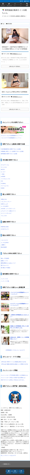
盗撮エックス (4, 260)
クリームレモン (5, 185)
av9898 (3, 176)
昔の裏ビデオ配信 (5, 267)
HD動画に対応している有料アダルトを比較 (12, 151)
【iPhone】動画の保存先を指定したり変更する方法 (14, 364)
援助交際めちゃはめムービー (8, 263)
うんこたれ (4, 215)
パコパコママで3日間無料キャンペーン (11, 138)
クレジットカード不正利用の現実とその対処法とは (14, 375)
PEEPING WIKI (5, 226)
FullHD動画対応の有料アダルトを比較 (11, 149)
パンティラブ (4, 278)
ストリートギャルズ (6, 213)
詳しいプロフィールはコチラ (8, 455)
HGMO (2, 188)
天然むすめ (4, 199)
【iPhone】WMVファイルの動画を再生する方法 (13, 361)
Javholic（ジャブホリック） (8, 208)
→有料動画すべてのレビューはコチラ (15, 350)
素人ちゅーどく (5, 265)
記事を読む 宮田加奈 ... (15, 66)
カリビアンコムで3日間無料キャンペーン (12, 135)
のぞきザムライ (5, 229)
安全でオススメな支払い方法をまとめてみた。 (13, 380)
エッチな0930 (4, 242)
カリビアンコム (5, 164)
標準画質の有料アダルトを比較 (9, 153)
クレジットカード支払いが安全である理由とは (13, 377)
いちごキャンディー (6, 201)
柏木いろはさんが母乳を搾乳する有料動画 (14, 92)
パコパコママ (4, 240)
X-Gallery (3, 183)
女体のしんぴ (4, 204)
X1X (2, 181)
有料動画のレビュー (17, 53)
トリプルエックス (5, 178)
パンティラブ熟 (5, 281)
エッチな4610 (4, 206)
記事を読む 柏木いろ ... (15, 109)
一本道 (2, 174)
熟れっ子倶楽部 (5, 258)
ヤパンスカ (4, 167)
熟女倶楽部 (4, 247)
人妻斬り (3, 245)
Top (3, 23)
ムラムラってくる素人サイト (8, 211)
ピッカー (3, 171)
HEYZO (3, 169)
